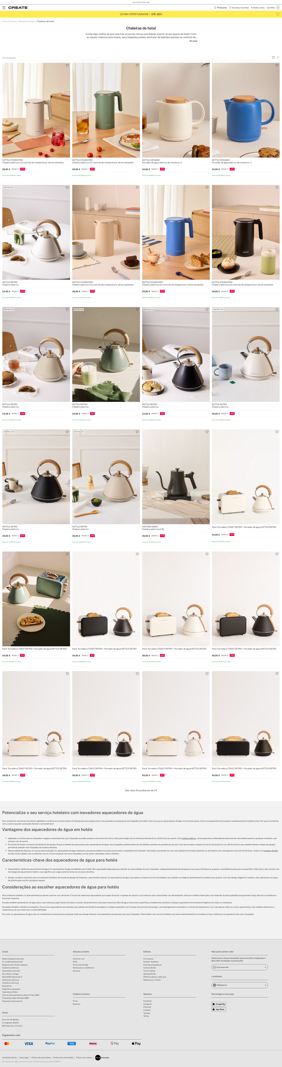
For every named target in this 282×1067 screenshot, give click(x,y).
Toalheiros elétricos (10, 968)
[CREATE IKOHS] (18, 7)
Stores (5, 1013)
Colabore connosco (81, 994)
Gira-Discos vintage (10, 974)
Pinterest (147, 1007)
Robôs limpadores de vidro (13, 959)
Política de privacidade (41, 1058)
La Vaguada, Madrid (10, 1023)
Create (5, 952)
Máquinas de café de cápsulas (14, 965)
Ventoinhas (6, 986)
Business (13, 21)
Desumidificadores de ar (12, 977)
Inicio (4, 21)
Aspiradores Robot (10, 992)
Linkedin (146, 1010)
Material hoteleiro (27, 21)
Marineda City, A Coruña (12, 1026)
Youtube (146, 1013)
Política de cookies (84, 1058)
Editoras (147, 952)
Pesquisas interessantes (12, 1001)
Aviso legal (24, 1058)
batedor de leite (271, 851)
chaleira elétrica (189, 838)
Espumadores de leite (11, 971)
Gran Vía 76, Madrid (10, 1020)
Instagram (147, 1004)
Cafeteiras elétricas (10, 980)
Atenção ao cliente (81, 952)
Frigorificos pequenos (11, 989)
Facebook (147, 1001)
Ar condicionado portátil (12, 962)
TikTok (146, 1016)
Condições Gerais (9, 1058)
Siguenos (147, 994)
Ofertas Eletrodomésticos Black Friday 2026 (20, 995)
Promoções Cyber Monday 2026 (15, 998)
